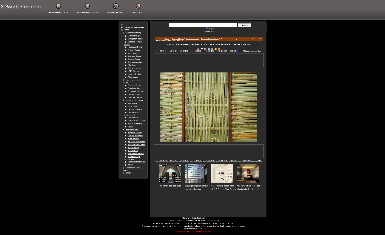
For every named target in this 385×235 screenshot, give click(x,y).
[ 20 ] (231, 51)
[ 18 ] (222, 51)
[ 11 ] (191, 51)
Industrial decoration (134, 100)
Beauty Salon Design (136, 123)
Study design (133, 53)
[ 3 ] (163, 51)
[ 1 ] (157, 51)
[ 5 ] (170, 51)
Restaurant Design (135, 47)
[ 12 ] (196, 51)
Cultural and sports (135, 136)
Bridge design (133, 148)
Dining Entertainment (136, 120)
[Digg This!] (208, 49)
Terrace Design (134, 59)
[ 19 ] (226, 51)
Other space (133, 77)
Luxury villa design (135, 74)
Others (128, 173)
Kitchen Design (134, 50)
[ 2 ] (160, 51)
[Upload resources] (201, 231)
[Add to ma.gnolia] (219, 49)
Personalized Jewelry (136, 91)
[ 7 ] (176, 51)
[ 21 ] (235, 51)
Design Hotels (133, 117)
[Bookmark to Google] (201, 49)
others (130, 126)
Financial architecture (136, 142)
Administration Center (136, 145)
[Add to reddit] (212, 49)
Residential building (136, 154)
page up (249, 51)
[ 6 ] (173, 51)
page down (257, 51)
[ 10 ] (187, 51)
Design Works (178, 39)
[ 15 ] (209, 51)
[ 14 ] (204, 51)
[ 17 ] (218, 51)
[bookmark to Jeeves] (198, 49)
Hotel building (133, 139)
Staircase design (135, 68)
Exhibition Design (135, 109)
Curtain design (134, 88)
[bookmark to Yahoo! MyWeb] (205, 49)
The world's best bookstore (170, 186)
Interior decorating (133, 33)
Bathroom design (135, 62)
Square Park (133, 151)
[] (239, 51)
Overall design (134, 36)
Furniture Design (135, 85)
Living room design (135, 39)
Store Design (133, 106)
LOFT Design (133, 71)
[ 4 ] (166, 51)
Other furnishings (135, 97)
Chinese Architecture (136, 162)
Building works (132, 129)
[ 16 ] (213, 51)
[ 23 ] (244, 51)
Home (167, 39)
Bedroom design (134, 56)
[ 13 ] (200, 51)
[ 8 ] (180, 51)
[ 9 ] (183, 51)
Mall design (132, 103)
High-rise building (135, 133)
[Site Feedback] (183, 231)
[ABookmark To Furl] (215, 49)
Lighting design (134, 94)
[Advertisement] (208, 33)
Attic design (132, 65)
